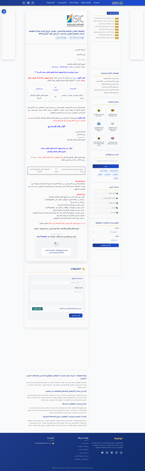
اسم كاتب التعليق (77, 278)
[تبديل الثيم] (24, 3)
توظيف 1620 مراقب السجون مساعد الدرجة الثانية (106, 90)
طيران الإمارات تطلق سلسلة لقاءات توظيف (105, 21)
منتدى (113, 208)
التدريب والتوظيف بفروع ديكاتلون (108, 24)
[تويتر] (111, 452)
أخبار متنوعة (50, 3)
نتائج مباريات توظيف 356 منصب (108, 29)
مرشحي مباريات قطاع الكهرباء (111, 78)
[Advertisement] (56, 350)
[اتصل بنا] (28, 3)
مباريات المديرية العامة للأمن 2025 (110, 84)
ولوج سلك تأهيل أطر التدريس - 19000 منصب (107, 81)
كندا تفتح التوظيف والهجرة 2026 (108, 35)
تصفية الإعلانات (104, 245)
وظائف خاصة (74, 3)
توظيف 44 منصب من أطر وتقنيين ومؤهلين (105, 32)
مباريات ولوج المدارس (109, 198)
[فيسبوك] (116, 452)
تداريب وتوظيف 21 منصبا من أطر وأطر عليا (106, 18)
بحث (105, 166)
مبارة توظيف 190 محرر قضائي (111, 92)
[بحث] (33, 3)
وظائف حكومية (86, 3)
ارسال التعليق (75, 315)
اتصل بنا (113, 212)
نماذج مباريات (62, 3)
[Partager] (4, 11)
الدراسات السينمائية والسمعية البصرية (106, 27)
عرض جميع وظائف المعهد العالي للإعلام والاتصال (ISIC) (56, 252)
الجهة (117, 236)
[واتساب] (121, 452)
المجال (117, 228)
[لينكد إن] (107, 452)
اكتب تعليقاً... (78, 288)
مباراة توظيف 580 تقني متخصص (110, 87)
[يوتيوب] (102, 452)
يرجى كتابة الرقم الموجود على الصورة (70, 308)
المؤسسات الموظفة (81, 459)
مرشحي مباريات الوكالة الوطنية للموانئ (107, 38)
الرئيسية (96, 3)
